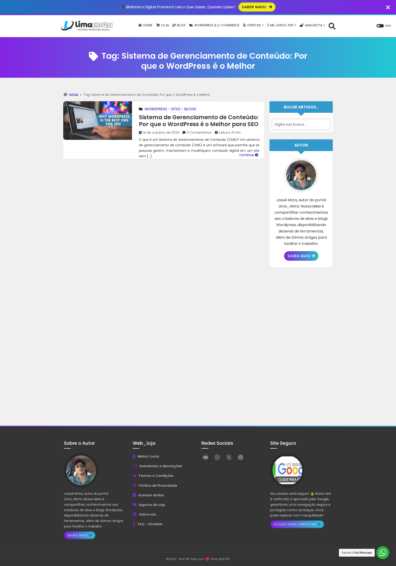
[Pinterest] (240, 457)
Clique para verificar (295, 524)
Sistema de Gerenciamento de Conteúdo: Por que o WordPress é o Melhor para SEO (198, 120)
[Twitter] (229, 457)
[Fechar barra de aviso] (388, 7)
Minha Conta (148, 456)
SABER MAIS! (255, 7)
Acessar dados (151, 495)
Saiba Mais (299, 256)
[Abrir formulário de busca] (332, 26)
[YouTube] (205, 457)
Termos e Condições (156, 475)
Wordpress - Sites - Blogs (170, 109)
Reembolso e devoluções (161, 466)
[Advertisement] (301, 343)
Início (73, 94)
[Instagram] (217, 457)
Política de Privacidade (158, 485)
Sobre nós (147, 514)
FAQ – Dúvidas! (150, 524)
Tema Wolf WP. (220, 559)
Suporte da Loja (152, 504)
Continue (247, 155)
